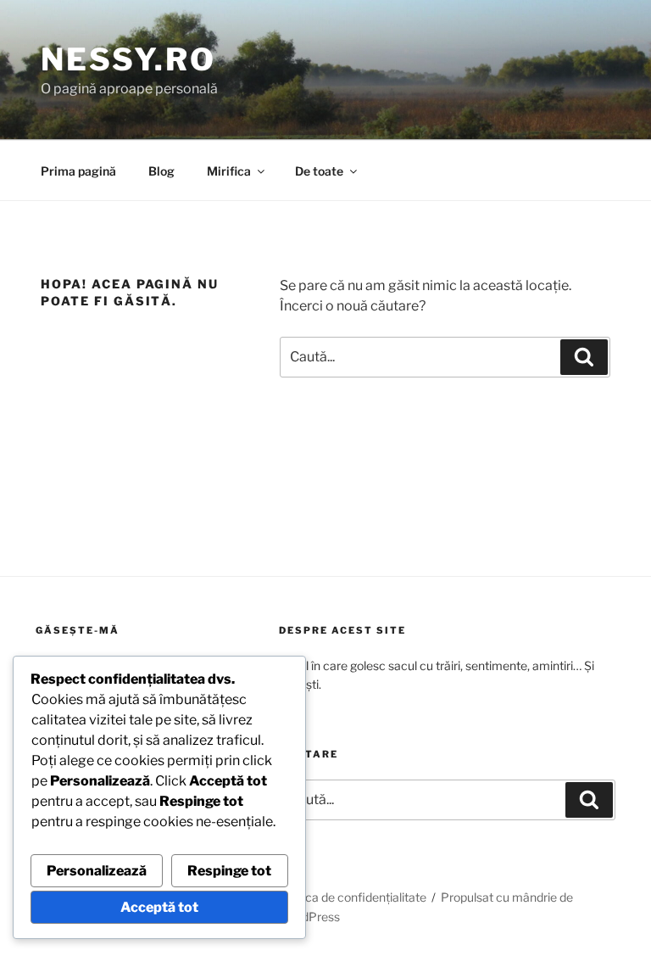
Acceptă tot (159, 907)
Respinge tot (229, 871)
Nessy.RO (128, 59)
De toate (319, 171)
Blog (161, 171)
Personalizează (97, 871)
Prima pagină (78, 171)
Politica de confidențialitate (352, 897)
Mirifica (229, 171)
